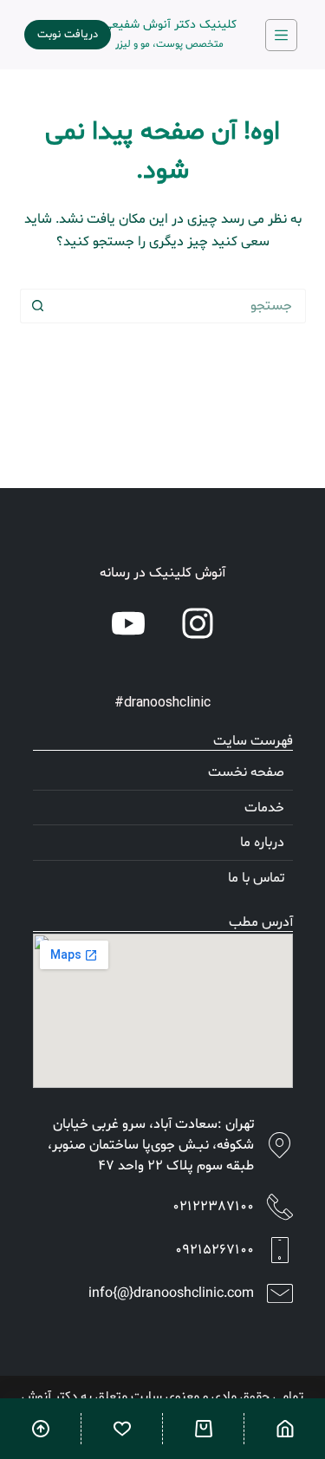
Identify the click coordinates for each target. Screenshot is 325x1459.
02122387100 (213, 1206)
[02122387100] (280, 1207)
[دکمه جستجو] (37, 306)
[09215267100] (280, 1250)
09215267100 (214, 1250)
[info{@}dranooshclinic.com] (280, 1293)
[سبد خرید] (203, 1428)
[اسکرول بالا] (40, 1428)
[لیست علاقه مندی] (122, 1428)
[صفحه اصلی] (284, 1428)
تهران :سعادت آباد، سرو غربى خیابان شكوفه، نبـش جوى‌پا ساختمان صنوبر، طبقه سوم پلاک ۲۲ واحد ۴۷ (151, 1145)
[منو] (281, 35)
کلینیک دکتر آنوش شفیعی (170, 24)
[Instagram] (197, 623)
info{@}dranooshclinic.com (171, 1293)
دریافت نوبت (67, 34)
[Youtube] (128, 623)
